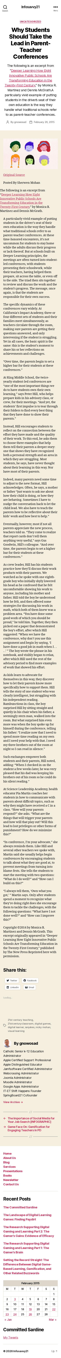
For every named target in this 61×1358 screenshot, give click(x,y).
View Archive (13, 1102)
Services (9, 1166)
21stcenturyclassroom (21, 1023)
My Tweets (10, 1337)
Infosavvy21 (30, 7)
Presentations (12, 1171)
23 (7, 1314)
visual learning (16, 1030)
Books (7, 1175)
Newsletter (10, 1180)
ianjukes (29, 1027)
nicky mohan (43, 1027)
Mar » (52, 1319)
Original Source (14, 175)
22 (53, 1309)
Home (7, 1153)
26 (30, 1314)
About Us (9, 1158)
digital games (43, 1023)
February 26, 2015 (44, 122)
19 (30, 1309)
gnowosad (20, 122)
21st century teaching (20, 1019)
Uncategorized (30, 21)
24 (14, 1314)
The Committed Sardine (20, 1207)
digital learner (16, 1027)
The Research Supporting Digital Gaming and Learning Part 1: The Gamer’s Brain (26, 1248)
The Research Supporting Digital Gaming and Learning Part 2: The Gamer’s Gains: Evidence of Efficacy (28, 1231)
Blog (6, 1162)
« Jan (8, 1319)
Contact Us (11, 1184)
